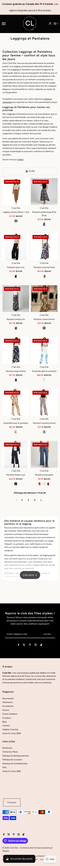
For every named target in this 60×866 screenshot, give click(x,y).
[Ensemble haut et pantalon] (15, 402)
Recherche (7, 748)
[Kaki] (15, 431)
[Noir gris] (44, 224)
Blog (4, 721)
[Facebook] (18, 645)
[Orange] (44, 328)
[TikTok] (41, 645)
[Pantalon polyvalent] (44, 454)
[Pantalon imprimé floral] (44, 246)
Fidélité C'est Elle (10, 729)
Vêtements (7, 702)
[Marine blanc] (15, 380)
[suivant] (41, 500)
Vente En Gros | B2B (11, 733)
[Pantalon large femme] (15, 350)
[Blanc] (44, 483)
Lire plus (28, 574)
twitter (20, 159)
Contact (6, 725)
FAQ (4, 767)
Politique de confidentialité (36, 856)
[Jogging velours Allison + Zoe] (15, 191)
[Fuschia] (48, 483)
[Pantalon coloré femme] (44, 298)
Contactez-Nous (10, 752)
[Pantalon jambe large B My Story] (44, 191)
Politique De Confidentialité (14, 763)
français (11, 802)
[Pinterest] (30, 645)
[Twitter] (24, 645)
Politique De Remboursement (15, 756)
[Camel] (15, 221)
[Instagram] (35, 645)
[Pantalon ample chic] (15, 298)
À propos (6, 718)
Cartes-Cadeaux (9, 714)
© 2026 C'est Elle (10, 848)
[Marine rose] (44, 276)
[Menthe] (44, 380)
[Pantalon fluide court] (15, 454)
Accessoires (7, 706)
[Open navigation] (11, 23)
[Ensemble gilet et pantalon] (44, 350)
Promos (5, 710)
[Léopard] (44, 431)
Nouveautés (8, 698)
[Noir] (15, 276)
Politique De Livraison (12, 759)
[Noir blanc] (15, 328)
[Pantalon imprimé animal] (44, 402)
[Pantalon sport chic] (15, 246)
